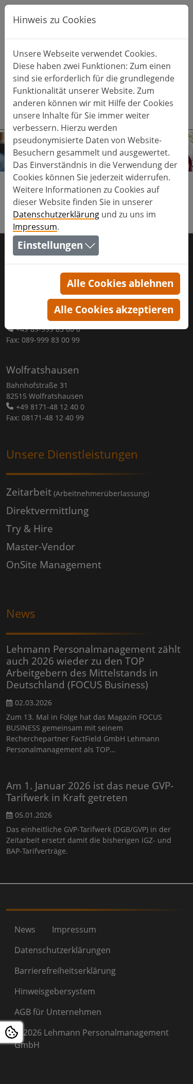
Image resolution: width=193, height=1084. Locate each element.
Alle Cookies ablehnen (120, 283)
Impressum (35, 226)
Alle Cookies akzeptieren (113, 309)
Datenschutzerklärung (56, 214)
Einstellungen (50, 245)
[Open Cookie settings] (11, 1032)
